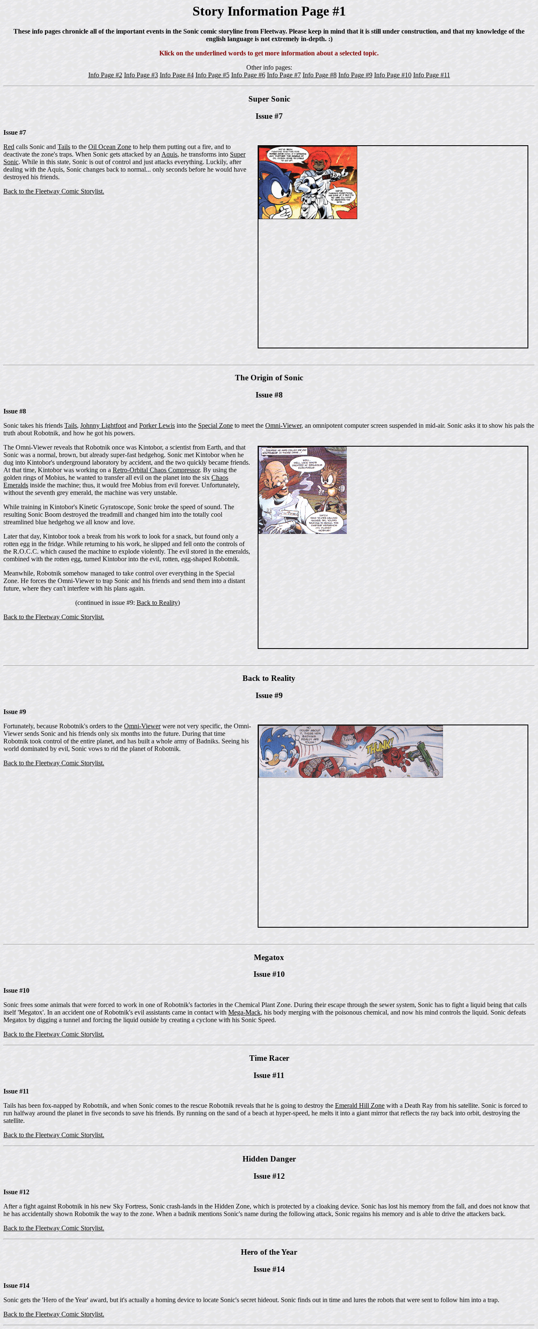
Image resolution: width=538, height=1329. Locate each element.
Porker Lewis (157, 425)
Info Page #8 (320, 74)
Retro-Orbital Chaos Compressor (156, 470)
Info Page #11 (431, 74)
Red (8, 146)
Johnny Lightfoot (103, 425)
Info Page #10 (392, 74)
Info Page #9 (355, 74)
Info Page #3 (141, 74)
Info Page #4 (177, 74)
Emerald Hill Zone (360, 1105)
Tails (64, 146)
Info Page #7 (284, 74)
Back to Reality (157, 602)
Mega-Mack (244, 1012)
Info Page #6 (248, 74)
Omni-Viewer (283, 425)
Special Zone (215, 425)
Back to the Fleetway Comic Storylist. (53, 191)
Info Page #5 (212, 74)
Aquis (169, 154)
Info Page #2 (105, 74)
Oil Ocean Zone (109, 146)
